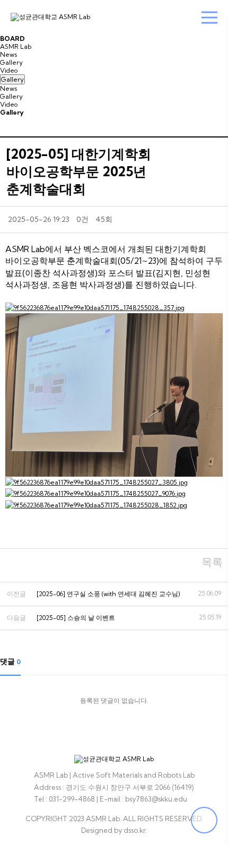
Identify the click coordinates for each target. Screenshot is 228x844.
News (8, 54)
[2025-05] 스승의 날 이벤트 (76, 618)
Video (8, 70)
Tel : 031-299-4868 (64, 799)
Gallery (11, 62)
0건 (82, 219)
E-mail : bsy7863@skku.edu (143, 799)
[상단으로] (204, 820)
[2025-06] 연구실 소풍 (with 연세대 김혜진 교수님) (108, 594)
